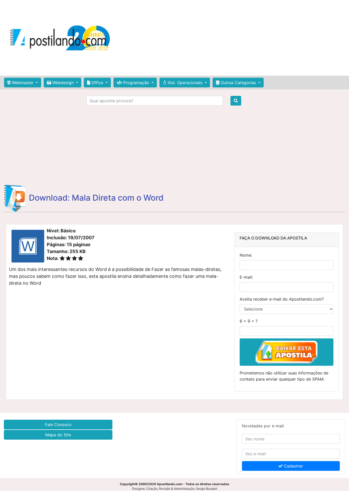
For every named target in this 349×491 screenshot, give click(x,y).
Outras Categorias (238, 82)
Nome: (246, 255)
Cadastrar (293, 466)
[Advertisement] (231, 38)
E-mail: (246, 277)
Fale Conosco (58, 424)
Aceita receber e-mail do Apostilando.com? (282, 299)
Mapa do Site (58, 434)
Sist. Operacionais (185, 82)
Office (97, 82)
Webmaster (22, 82)
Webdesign (63, 82)
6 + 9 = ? (249, 321)
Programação (136, 82)
